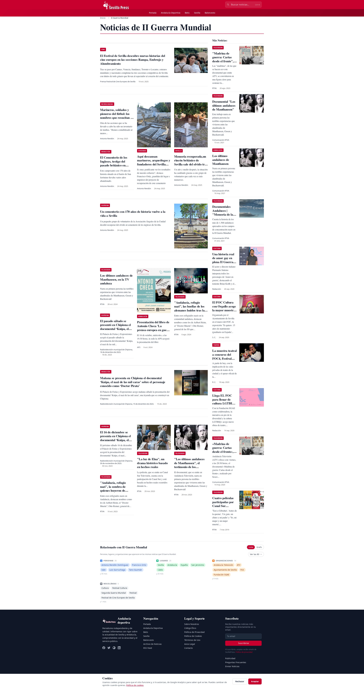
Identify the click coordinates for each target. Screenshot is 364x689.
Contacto (188, 648)
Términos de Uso (192, 640)
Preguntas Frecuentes (235, 662)
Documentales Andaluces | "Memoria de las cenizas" (223, 212)
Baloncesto (210, 12)
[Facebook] (103, 647)
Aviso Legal (189, 644)
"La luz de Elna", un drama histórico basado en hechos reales (152, 463)
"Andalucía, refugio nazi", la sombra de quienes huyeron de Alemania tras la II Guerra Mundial (113, 490)
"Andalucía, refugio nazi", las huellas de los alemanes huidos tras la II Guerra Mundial (191, 308)
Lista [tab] (251, 547)
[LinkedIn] (119, 647)
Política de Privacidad (194, 632)
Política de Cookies (193, 636)
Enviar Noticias (232, 666)
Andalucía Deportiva (170, 12)
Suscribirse (243, 643)
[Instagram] (114, 647)
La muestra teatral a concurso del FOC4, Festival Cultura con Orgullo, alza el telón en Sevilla (224, 360)
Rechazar (239, 681)
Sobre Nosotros (191, 624)
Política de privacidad (244, 652)
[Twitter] (108, 647)
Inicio (102, 17)
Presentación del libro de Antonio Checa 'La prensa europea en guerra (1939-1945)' (154, 328)
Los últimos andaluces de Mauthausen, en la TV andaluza (116, 279)
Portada (152, 12)
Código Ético (190, 628)
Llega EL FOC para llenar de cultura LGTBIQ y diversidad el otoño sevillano (224, 403)
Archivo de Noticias (152, 644)
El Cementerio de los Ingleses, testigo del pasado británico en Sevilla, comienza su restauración (113, 165)
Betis (187, 12)
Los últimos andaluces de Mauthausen (220, 159)
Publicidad (230, 658)
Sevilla (197, 12)
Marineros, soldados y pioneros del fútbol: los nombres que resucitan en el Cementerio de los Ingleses (117, 117)
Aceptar (255, 681)
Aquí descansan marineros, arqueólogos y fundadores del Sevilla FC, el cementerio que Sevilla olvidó (153, 164)
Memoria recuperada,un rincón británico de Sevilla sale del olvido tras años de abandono (190, 162)
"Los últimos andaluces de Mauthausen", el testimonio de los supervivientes (189, 465)
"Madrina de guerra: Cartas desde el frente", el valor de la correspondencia (224, 61)
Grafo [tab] (259, 547)
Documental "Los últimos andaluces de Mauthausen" (223, 105)
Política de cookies (135, 685)
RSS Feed (147, 648)
